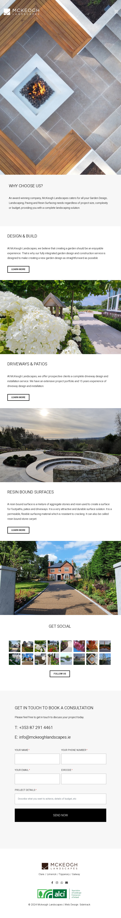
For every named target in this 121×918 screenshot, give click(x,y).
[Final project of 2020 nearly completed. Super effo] (105, 659)
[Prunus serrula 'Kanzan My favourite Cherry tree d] (79, 646)
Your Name (22, 750)
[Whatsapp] (61, 882)
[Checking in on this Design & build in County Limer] (40, 646)
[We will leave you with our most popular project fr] (92, 659)
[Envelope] (66, 882)
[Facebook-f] (52, 882)
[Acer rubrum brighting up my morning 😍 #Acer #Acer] (92, 646)
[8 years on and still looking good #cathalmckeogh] (53, 646)
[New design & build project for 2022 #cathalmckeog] (14, 659)
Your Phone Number (74, 750)
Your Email (22, 770)
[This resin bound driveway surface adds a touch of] (27, 659)
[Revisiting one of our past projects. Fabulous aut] (27, 646)
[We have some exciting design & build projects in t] (14, 646)
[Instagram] (57, 882)
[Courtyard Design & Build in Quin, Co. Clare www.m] (105, 646)
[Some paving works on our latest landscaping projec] (66, 646)
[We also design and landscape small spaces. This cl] (66, 659)
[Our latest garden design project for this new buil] (79, 659)
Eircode (66, 770)
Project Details (25, 790)
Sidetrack (85, 904)
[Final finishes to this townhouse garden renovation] (40, 659)
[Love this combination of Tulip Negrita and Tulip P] (53, 659)
